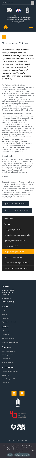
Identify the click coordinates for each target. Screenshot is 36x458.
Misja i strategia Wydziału (15, 43)
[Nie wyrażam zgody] (33, 451)
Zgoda (10, 455)
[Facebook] (14, 393)
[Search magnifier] (32, 3)
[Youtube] (22, 393)
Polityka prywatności (22, 455)
